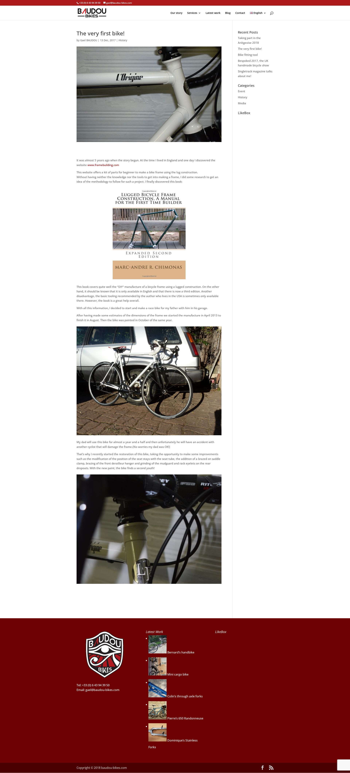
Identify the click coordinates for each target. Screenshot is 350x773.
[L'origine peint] (149, 435)
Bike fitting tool (248, 55)
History (122, 40)
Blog (228, 13)
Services (192, 13)
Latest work (213, 13)
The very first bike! (250, 48)
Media (242, 103)
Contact (240, 13)
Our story (176, 13)
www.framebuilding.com (103, 165)
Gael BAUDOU (88, 40)
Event (241, 91)
